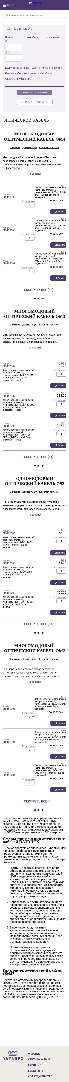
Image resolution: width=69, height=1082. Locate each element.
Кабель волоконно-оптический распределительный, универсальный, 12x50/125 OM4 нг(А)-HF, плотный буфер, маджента (50, 259)
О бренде (34, 1053)
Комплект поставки (49, 147)
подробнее (35, 173)
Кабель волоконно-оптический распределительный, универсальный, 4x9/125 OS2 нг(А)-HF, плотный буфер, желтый (18, 542)
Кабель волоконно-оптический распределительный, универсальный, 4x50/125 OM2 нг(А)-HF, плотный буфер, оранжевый (50, 704)
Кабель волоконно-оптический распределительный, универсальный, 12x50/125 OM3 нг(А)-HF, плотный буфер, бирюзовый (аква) (18, 435)
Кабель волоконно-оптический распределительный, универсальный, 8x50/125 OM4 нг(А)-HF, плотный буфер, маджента (50, 225)
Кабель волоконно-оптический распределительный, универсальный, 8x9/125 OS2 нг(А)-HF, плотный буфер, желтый (18, 572)
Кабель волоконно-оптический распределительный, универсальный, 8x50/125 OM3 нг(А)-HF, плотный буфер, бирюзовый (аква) (18, 405)
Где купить (35, 1070)
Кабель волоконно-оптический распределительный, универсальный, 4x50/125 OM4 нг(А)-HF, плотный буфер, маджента (50, 192)
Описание (15, 147)
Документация (29, 147)
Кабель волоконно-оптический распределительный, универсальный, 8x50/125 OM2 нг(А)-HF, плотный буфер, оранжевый (50, 737)
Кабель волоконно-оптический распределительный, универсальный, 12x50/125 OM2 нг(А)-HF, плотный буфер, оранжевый (50, 770)
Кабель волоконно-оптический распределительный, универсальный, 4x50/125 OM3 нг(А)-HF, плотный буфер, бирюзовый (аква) (18, 375)
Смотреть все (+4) (38, 290)
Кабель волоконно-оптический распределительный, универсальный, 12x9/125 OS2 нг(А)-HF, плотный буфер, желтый (18, 602)
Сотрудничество (40, 1076)
